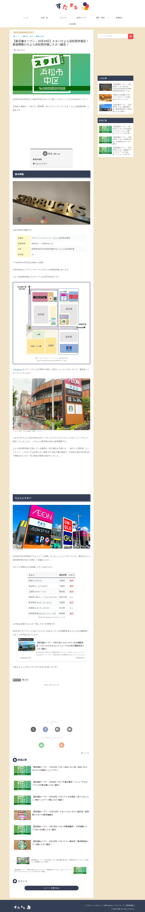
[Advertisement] (51, 130)
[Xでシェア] (33, 729)
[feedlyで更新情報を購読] (41, 745)
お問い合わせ (108, 905)
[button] (57, 729)
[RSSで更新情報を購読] (61, 745)
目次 (50, 154)
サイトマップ (119, 905)
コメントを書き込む (51, 888)
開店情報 (17, 680)
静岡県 (26, 680)
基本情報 (38, 159)
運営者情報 (129, 905)
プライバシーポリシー (94, 905)
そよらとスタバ (41, 164)
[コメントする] (69, 729)
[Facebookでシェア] (45, 729)
